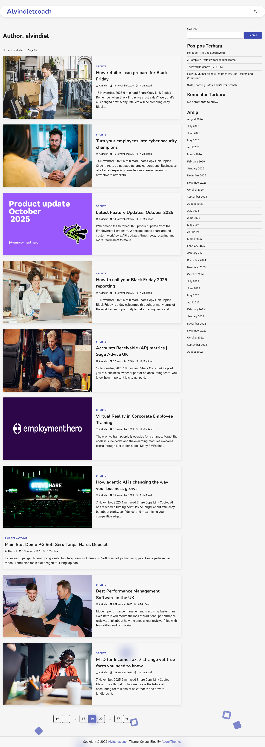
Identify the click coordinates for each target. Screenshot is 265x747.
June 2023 (193, 288)
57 (118, 719)
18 (83, 719)
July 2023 (193, 281)
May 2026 (193, 140)
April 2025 (193, 231)
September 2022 (197, 344)
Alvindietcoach (29, 11)
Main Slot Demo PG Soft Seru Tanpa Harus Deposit (56, 545)
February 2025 (196, 246)
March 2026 (194, 154)
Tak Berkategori (17, 538)
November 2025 (196, 182)
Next (127, 719)
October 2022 (195, 337)
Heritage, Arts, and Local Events (206, 52)
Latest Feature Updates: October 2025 (134, 212)
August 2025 (195, 203)
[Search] (255, 11)
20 (101, 719)
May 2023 (193, 295)
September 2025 (197, 196)
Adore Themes (171, 742)
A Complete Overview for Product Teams (211, 59)
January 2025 (195, 253)
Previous (57, 719)
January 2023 (195, 316)
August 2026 (195, 119)
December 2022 (196, 323)
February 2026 (196, 161)
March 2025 (194, 238)
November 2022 (196, 330)
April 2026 (193, 147)
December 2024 (196, 260)
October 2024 (195, 274)
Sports (101, 66)
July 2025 (193, 210)
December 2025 (196, 175)
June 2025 (193, 217)
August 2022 (195, 351)
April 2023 (193, 302)
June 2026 (193, 133)
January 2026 (195, 168)
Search (192, 29)
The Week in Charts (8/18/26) (205, 66)
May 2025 (193, 224)
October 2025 (195, 189)
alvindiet (103, 85)
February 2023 (196, 309)
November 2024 (196, 267)
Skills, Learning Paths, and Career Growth (212, 85)
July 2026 (193, 126)
